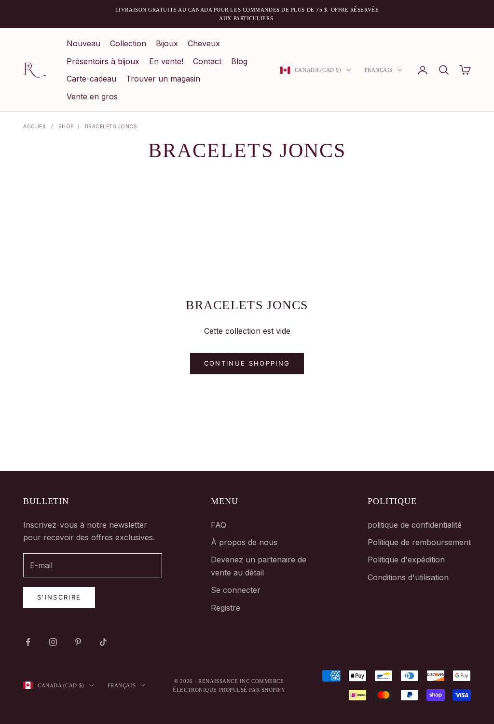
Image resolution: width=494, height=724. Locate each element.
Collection (128, 43)
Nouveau (83, 43)
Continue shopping (247, 363)
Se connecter (236, 590)
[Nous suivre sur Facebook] (28, 642)
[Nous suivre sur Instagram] (53, 642)
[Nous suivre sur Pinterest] (78, 642)
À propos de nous (244, 542)
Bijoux (167, 43)
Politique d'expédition (406, 559)
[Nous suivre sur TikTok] (103, 642)
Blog (239, 61)
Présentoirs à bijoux (103, 61)
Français (379, 70)
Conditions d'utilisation (408, 577)
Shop (66, 126)
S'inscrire (59, 597)
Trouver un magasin (163, 78)
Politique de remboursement (419, 542)
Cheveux (204, 43)
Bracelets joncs (111, 126)
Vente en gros (92, 96)
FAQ (218, 525)
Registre (225, 608)
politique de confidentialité (415, 525)
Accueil (35, 126)
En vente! (166, 61)
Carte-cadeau (91, 78)
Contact (207, 61)
